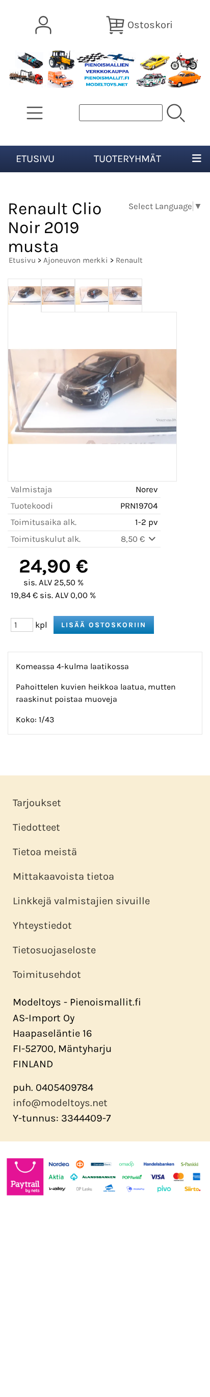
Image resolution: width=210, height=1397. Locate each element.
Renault (129, 260)
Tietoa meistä (45, 852)
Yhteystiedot (42, 925)
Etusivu (35, 159)
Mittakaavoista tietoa (63, 876)
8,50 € (134, 539)
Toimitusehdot (47, 974)
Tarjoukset (37, 803)
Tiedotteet (36, 827)
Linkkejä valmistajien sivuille (81, 901)
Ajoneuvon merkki (75, 260)
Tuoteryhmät (127, 159)
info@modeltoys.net (60, 1103)
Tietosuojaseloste (54, 950)
